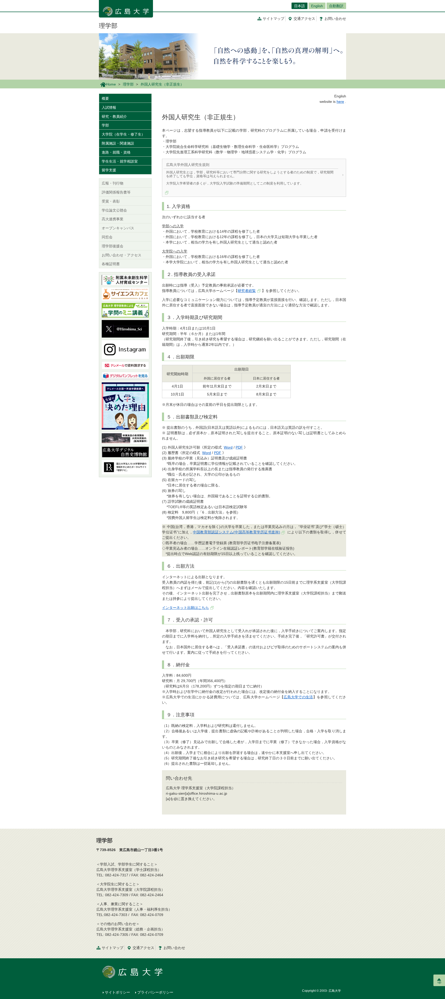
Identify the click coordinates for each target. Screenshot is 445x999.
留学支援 (109, 170)
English (317, 6)
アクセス (304, 18)
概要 (105, 98)
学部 (105, 125)
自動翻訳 (336, 6)
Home (111, 84)
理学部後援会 (112, 246)
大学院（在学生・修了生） (123, 134)
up (439, 982)
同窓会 (107, 237)
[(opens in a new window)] (125, 310)
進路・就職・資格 (116, 152)
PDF (239, 447)
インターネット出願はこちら (185, 608)
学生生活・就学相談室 (120, 161)
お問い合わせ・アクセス (121, 255)
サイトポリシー (117, 992)
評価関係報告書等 (116, 192)
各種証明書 (111, 264)
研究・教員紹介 (114, 116)
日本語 (299, 6)
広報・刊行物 (112, 183)
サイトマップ (273, 18)
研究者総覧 (247, 291)
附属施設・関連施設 (118, 143)
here (340, 101)
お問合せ (335, 18)
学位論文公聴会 (114, 210)
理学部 (108, 25)
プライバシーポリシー (155, 992)
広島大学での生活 (298, 697)
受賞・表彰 (111, 201)
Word (228, 447)
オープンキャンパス (118, 228)
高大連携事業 (112, 219)
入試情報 (109, 107)
